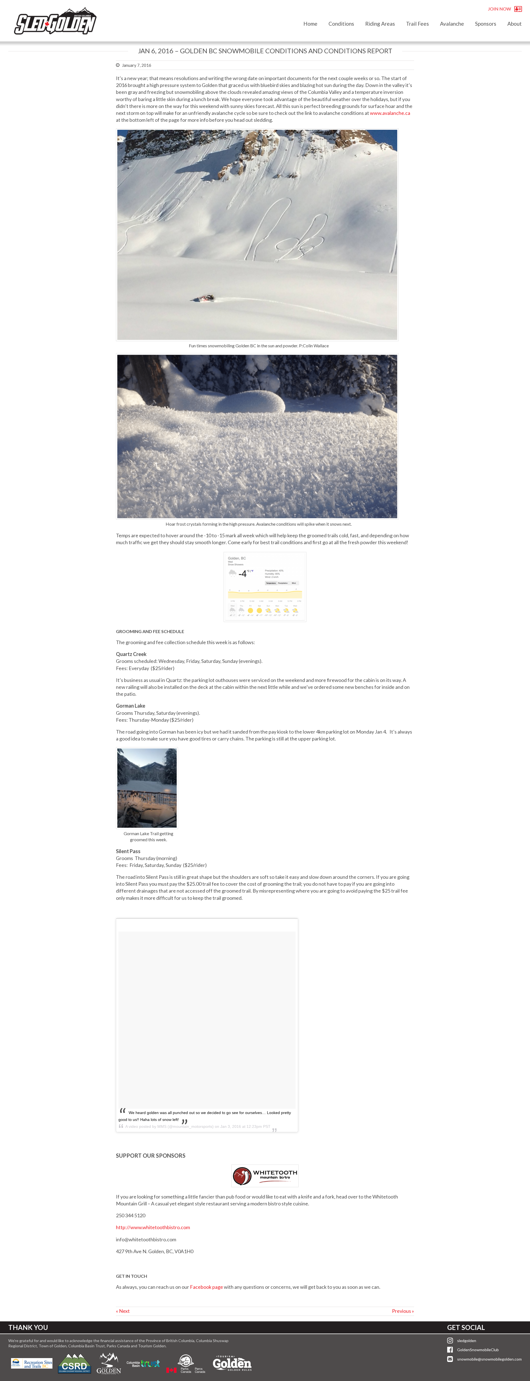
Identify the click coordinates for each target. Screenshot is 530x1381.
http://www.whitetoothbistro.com (153, 1227)
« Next (123, 1311)
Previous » (403, 1311)
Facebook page (206, 1287)
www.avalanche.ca (390, 113)
